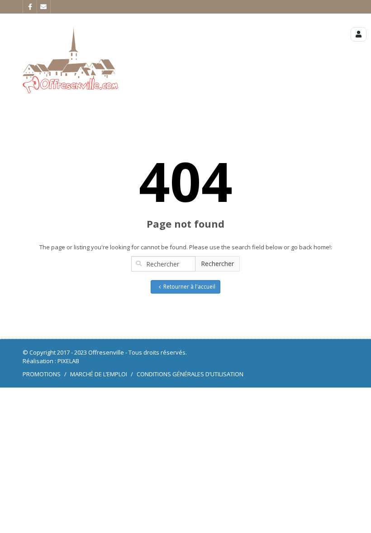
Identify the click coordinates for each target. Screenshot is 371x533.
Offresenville (106, 352)
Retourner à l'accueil (189, 286)
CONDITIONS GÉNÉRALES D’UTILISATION (190, 374)
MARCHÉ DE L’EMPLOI (98, 374)
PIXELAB (68, 361)
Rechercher (217, 263)
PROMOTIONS (42, 374)
